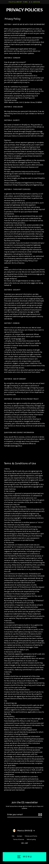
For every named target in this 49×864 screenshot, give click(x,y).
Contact (19, 836)
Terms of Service (18, 839)
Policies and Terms (31, 836)
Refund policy (31, 839)
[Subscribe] (40, 814)
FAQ (13, 836)
